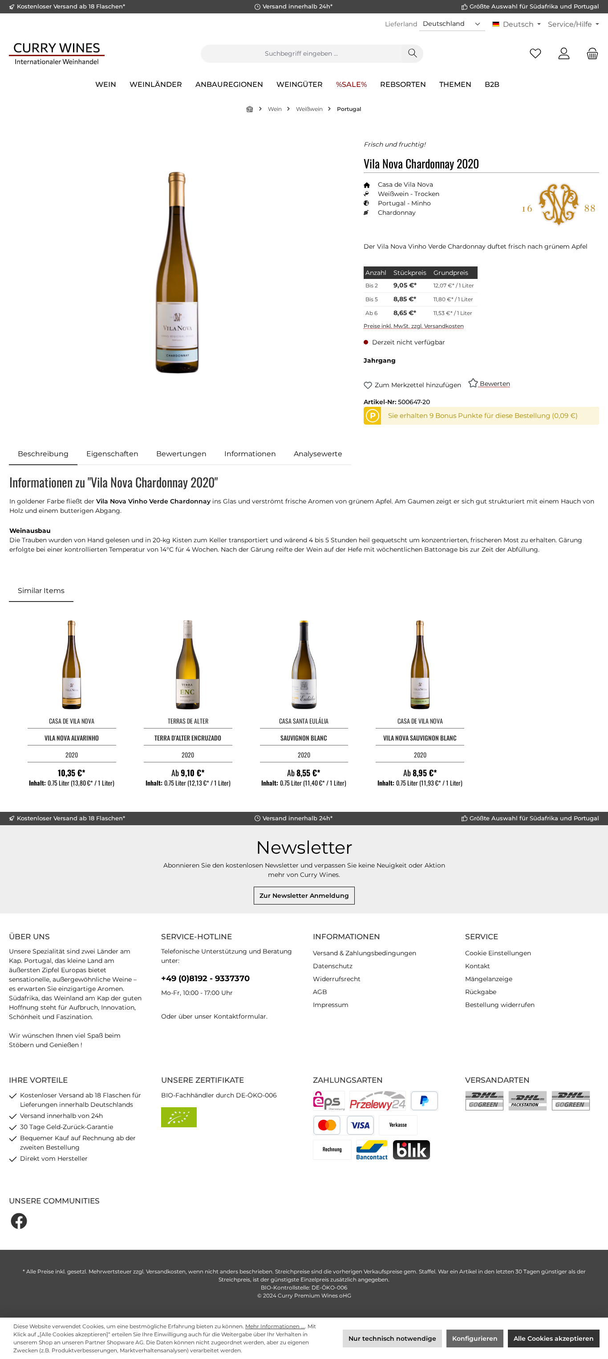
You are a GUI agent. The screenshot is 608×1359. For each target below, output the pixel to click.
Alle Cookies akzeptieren (554, 1338)
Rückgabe (480, 992)
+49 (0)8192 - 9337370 (205, 978)
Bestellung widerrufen (500, 1005)
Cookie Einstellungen (498, 953)
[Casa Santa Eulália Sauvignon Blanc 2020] (304, 664)
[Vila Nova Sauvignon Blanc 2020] (420, 664)
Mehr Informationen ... (275, 1326)
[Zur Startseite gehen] (57, 53)
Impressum (331, 1005)
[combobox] (301, 54)
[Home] (250, 109)
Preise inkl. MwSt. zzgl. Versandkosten (414, 326)
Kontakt (477, 966)
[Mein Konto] (564, 54)
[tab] (43, 454)
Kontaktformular (240, 1016)
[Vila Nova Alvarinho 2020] (72, 664)
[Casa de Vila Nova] (559, 205)
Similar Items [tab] (41, 590)
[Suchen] (412, 54)
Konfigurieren (475, 1338)
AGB (320, 992)
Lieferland (401, 24)
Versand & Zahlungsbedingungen (364, 953)
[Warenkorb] (589, 54)
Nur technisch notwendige (392, 1338)
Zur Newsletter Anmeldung (304, 896)
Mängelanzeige (488, 979)
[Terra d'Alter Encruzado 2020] (188, 664)
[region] (177, 272)
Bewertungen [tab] (181, 454)
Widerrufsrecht (337, 979)
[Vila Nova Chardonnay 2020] (177, 273)
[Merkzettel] (535, 54)
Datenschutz (333, 966)
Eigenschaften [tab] (112, 454)
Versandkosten (166, 1271)
